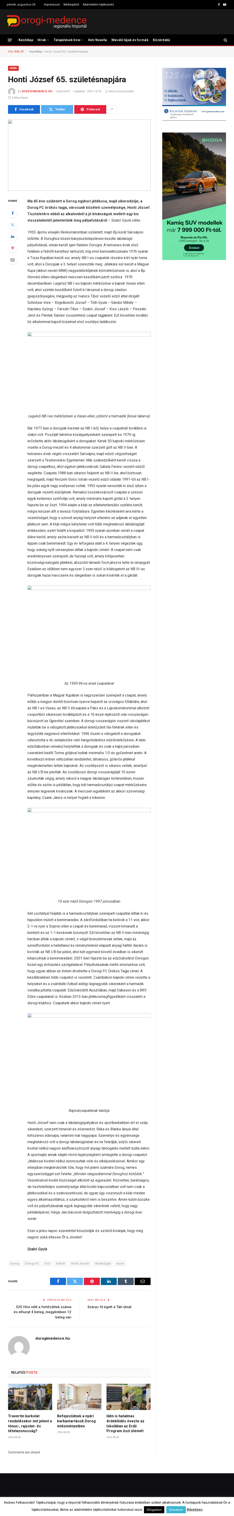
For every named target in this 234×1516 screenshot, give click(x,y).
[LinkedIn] (12, 236)
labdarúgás (103, 1263)
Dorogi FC (32, 1263)
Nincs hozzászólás (121, 91)
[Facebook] (12, 213)
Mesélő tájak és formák (130, 40)
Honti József (80, 1263)
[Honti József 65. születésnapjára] (79, 155)
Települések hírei (67, 40)
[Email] (12, 259)
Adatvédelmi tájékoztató (98, 4)
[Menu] (10, 39)
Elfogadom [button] (154, 1509)
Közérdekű (161, 40)
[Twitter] (12, 224)
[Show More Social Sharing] (112, 109)
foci (47, 1263)
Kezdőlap (26, 40)
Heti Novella (97, 40)
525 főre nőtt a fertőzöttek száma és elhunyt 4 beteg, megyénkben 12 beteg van (42, 1312)
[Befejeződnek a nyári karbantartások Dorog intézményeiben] (79, 1397)
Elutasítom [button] (176, 1509)
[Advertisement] (194, 300)
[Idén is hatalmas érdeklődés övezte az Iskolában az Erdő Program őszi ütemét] (128, 1397)
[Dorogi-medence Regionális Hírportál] (46, 22)
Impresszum (52, 4)
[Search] (225, 40)
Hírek (41, 40)
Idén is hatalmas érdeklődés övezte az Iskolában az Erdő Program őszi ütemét (125, 1423)
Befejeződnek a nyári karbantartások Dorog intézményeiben (76, 1421)
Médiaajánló (71, 4)
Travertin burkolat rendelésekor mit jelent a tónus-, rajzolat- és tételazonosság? (30, 1423)
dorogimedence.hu (37, 91)
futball (60, 1263)
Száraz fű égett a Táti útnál (109, 1307)
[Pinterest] (12, 248)
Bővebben (195, 1510)
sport (120, 1263)
